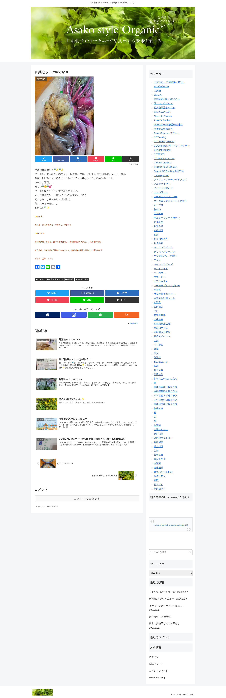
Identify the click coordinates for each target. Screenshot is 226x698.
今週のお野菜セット (56, 279)
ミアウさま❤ (161, 281)
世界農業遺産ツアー (164, 294)
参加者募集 (160, 315)
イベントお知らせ (163, 188)
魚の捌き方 (160, 488)
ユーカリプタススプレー (167, 285)
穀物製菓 (158, 442)
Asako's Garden (162, 120)
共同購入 (70, 279)
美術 (156, 450)
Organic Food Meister (165, 167)
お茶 (156, 234)
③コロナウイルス (163, 103)
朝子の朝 (158, 374)
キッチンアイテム (163, 247)
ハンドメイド (161, 268)
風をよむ (158, 484)
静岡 (156, 480)
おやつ (157, 209)
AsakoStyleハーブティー (167, 133)
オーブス (158, 205)
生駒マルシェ (161, 429)
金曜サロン (160, 476)
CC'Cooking (160, 137)
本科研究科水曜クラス (165, 404)
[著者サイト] (47, 315)
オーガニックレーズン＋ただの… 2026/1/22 (168, 607)
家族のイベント (162, 336)
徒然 (156, 353)
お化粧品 (158, 222)
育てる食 (158, 455)
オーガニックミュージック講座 (170, 201)
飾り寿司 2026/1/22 (160, 616)
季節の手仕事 (161, 328)
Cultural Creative (162, 162)
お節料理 (158, 230)
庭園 (156, 349)
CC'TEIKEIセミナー (164, 158)
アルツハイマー (162, 184)
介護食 (157, 302)
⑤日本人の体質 (162, 112)
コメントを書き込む (87, 498)
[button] (190, 552)
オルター (158, 213)
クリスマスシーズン (164, 251)
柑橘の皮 (158, 408)
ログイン (154, 657)
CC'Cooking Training (164, 141)
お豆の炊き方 (161, 239)
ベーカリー (160, 273)
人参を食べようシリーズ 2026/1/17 (168, 592)
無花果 (157, 425)
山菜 (156, 340)
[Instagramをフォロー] (74, 315)
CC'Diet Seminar (162, 150)
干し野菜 (158, 345)
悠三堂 (157, 357)
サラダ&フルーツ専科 (165, 256)
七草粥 (157, 289)
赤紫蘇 (157, 463)
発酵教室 (158, 433)
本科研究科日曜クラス (165, 400)
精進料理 (158, 446)
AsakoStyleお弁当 (163, 128)
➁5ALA (158, 95)
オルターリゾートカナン (167, 217)
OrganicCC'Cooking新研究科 (169, 171)
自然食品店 (160, 459)
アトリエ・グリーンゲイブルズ (170, 179)
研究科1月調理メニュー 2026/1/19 (168, 598)
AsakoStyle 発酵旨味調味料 (168, 124)
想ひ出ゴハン (161, 362)
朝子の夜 (158, 370)
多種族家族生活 (162, 323)
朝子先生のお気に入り (165, 378)
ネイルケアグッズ (163, 264)
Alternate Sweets (163, 116)
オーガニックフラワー (165, 196)
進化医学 (158, 467)
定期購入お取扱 (82, 279)
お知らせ (158, 226)
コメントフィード (158, 670)
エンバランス (161, 192)
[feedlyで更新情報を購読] (100, 315)
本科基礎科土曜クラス (165, 387)
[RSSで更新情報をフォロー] (126, 315)
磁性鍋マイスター (163, 438)
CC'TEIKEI (41, 279)
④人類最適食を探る (164, 107)
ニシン (157, 260)
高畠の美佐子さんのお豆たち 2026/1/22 (165, 625)
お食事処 (158, 243)
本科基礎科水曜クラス (165, 395)
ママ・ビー (160, 277)
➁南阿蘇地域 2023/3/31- (166, 99)
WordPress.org (157, 677)
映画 (156, 366)
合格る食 (158, 319)
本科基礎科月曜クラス (165, 391)
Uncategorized (161, 175)
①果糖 (157, 90)
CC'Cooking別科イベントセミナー (172, 145)
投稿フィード (156, 664)
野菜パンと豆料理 (163, 472)
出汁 (156, 311)
